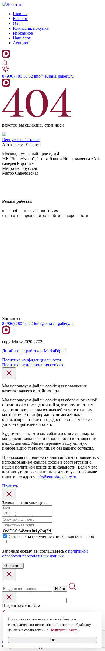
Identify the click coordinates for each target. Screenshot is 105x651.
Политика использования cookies (32, 365)
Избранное (23, 33)
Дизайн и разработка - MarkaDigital (34, 350)
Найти (60, 589)
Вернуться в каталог (21, 139)
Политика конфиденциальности (31, 360)
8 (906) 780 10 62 (17, 76)
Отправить (13, 566)
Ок (52, 640)
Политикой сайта (63, 630)
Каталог (20, 18)
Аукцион (21, 43)
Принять (10, 486)
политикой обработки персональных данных (45, 553)
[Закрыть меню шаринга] (9, 597)
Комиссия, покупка (30, 28)
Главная (20, 13)
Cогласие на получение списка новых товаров (51, 536)
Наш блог (22, 38)
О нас (18, 23)
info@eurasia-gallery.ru (54, 76)
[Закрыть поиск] (9, 574)
